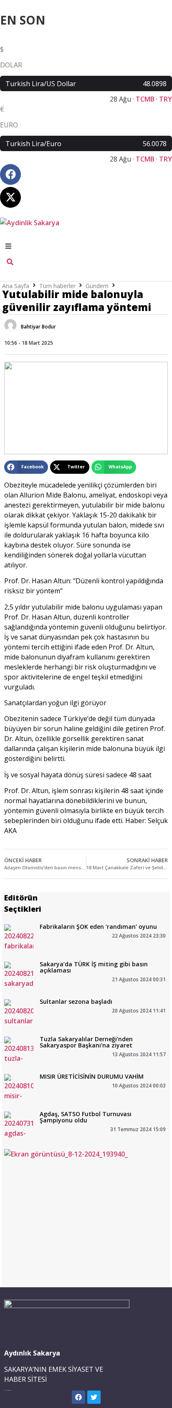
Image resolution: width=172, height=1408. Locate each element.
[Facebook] (10, 174)
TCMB (145, 99)
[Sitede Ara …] (10, 262)
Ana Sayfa (15, 286)
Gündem (97, 286)
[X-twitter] (10, 197)
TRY (165, 99)
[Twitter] (94, 1397)
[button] (26, 467)
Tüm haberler (57, 286)
